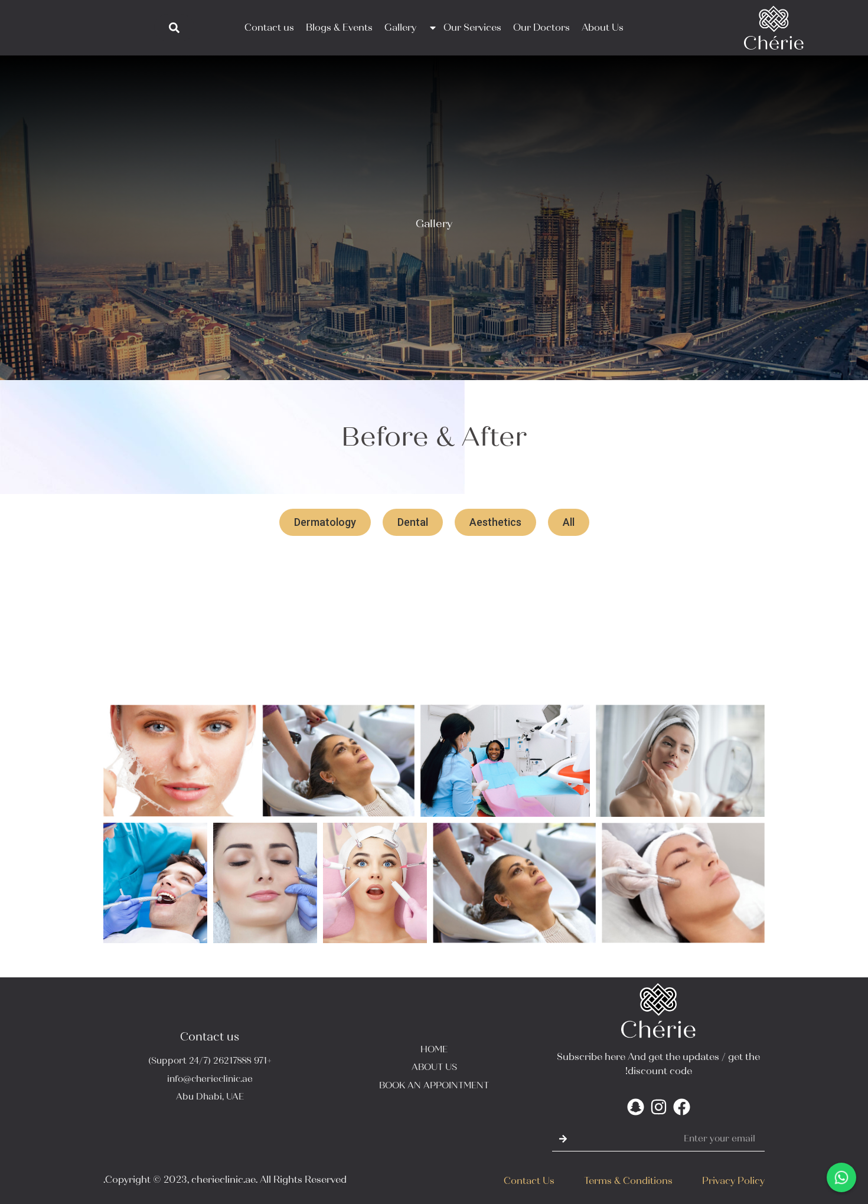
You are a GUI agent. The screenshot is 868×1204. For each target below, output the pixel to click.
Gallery (400, 27)
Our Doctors (541, 27)
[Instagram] (658, 1106)
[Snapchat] (635, 1106)
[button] (568, 522)
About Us (603, 27)
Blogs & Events (339, 27)
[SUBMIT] (563, 1139)
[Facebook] (681, 1106)
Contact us (269, 27)
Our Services (472, 27)
